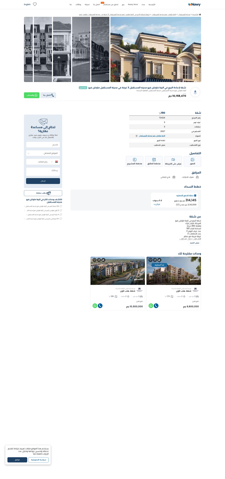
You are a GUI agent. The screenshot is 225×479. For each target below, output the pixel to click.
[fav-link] (35, 4)
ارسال (43, 181)
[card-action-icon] (159, 260)
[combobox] (45, 153)
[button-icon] (156, 305)
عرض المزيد (194, 242)
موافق (17, 459)
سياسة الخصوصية (38, 459)
